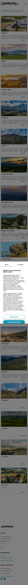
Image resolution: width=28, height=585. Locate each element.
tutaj (4, 311)
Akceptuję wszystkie (14, 322)
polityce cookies (18, 305)
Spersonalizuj (14, 317)
